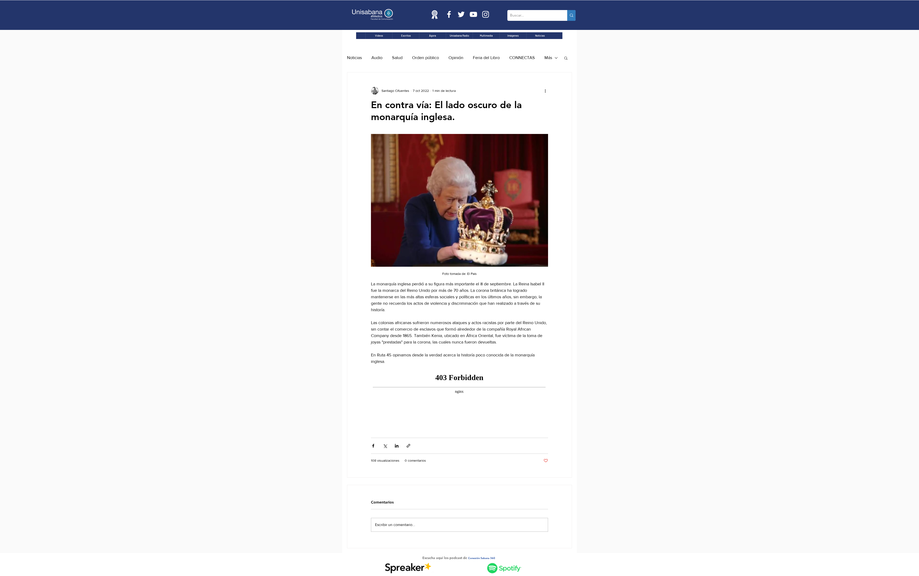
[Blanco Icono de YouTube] (473, 14)
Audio (376, 57)
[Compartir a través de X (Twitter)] (385, 445)
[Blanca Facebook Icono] (449, 14)
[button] (566, 58)
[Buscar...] (571, 15)
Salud (397, 57)
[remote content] (459, 395)
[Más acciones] (545, 91)
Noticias (354, 57)
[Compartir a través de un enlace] (408, 445)
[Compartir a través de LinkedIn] (396, 445)
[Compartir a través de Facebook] (373, 445)
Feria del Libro (486, 57)
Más (548, 57)
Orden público (425, 57)
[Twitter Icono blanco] (461, 14)
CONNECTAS (522, 57)
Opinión (455, 57)
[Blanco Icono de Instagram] (485, 14)
